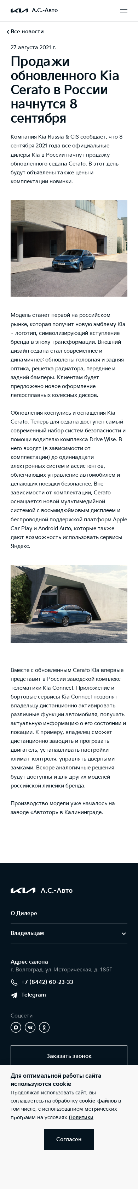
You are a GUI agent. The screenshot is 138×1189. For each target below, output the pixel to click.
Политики (81, 1118)
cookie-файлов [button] (98, 1101)
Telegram (33, 995)
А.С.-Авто (45, 10)
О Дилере (24, 913)
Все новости (27, 31)
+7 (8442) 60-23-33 (47, 982)
